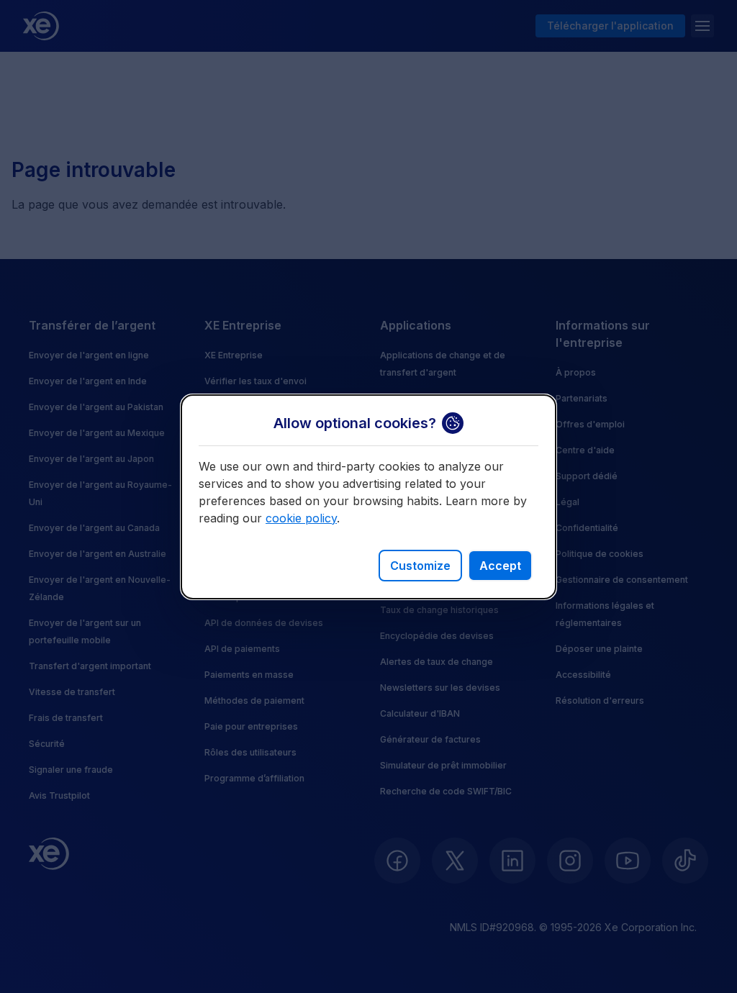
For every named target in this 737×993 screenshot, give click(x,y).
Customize (420, 565)
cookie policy (301, 518)
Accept (500, 565)
